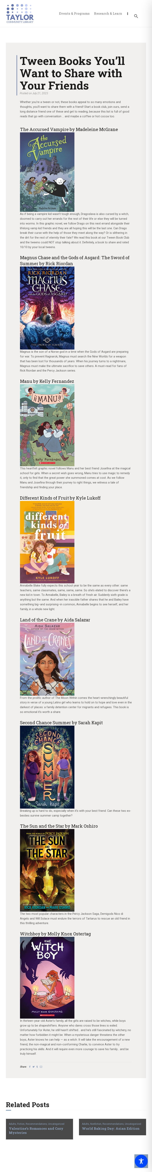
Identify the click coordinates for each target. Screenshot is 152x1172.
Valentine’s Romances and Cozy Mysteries (36, 1131)
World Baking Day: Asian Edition (111, 1129)
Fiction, (21, 1124)
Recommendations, (37, 1124)
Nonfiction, (96, 1124)
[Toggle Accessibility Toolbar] (141, 1161)
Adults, (13, 1124)
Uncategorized (56, 1124)
